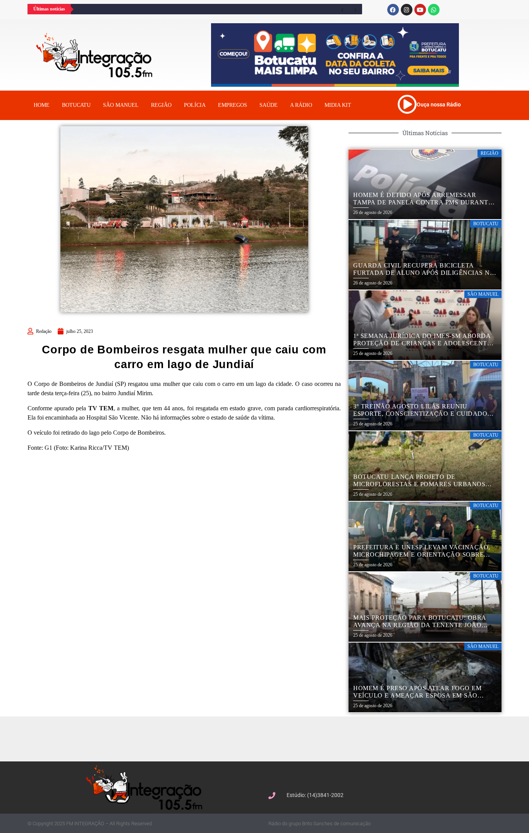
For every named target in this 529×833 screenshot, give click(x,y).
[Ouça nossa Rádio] (407, 104)
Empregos (232, 105)
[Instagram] (406, 9)
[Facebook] (393, 9)
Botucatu (76, 105)
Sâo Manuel (121, 105)
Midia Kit (338, 105)
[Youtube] (420, 9)
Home (42, 105)
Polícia (195, 105)
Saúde (268, 105)
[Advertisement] (268, 737)
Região (161, 105)
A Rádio (301, 105)
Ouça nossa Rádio (439, 104)
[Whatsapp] (434, 9)
